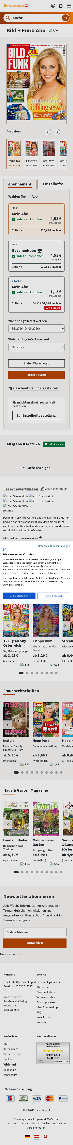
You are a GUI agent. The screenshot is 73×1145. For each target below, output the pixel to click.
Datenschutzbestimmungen (54, 546)
